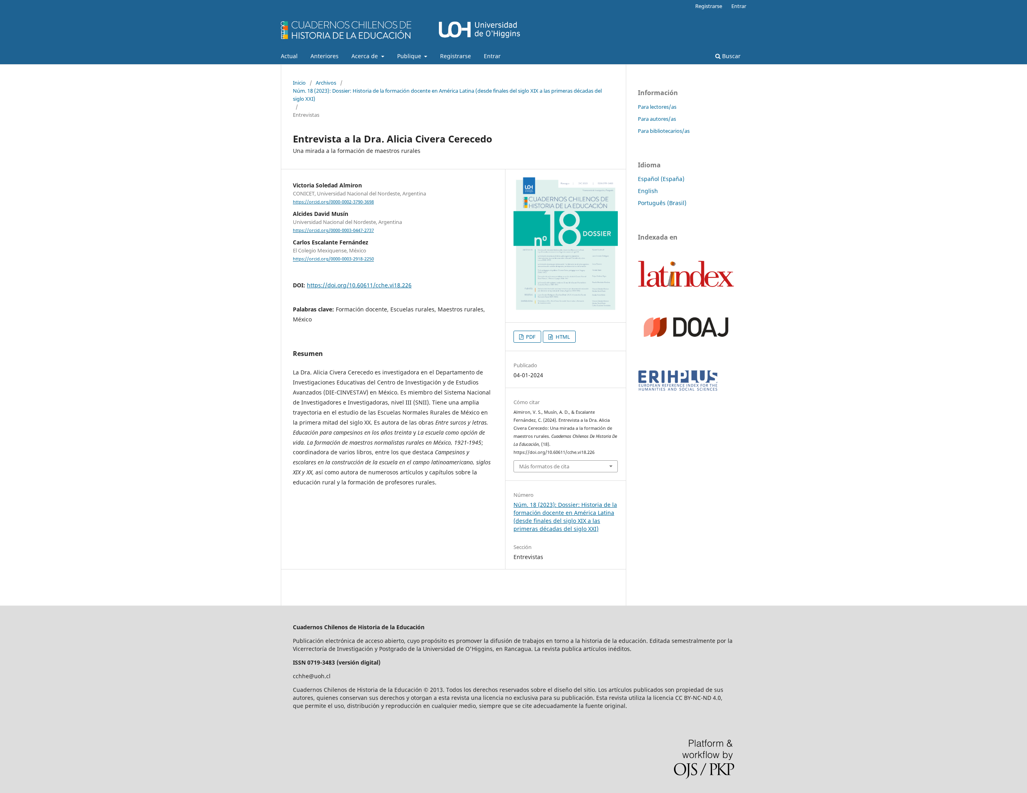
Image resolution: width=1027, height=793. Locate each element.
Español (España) (661, 179)
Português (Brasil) (662, 203)
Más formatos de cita (544, 466)
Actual (289, 56)
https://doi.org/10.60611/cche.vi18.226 (359, 285)
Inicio (299, 82)
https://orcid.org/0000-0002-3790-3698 (333, 202)
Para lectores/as (657, 106)
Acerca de (365, 56)
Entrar (492, 56)
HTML (562, 336)
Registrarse (455, 56)
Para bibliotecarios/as (664, 130)
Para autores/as (657, 118)
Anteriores (325, 56)
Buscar (731, 56)
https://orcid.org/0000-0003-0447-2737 (333, 230)
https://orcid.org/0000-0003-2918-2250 (333, 259)
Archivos (326, 82)
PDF (530, 336)
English (648, 191)
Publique (410, 56)
